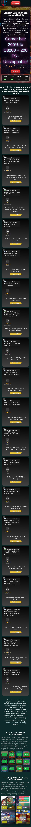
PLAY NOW (15, 121)
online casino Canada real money (15, 723)
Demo (10, 807)
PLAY (4, 807)
